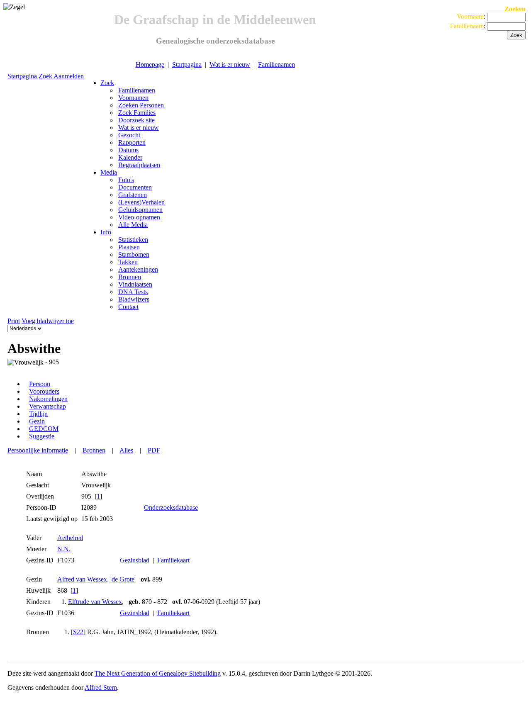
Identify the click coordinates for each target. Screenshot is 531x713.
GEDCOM (43, 428)
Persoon (39, 383)
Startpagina (187, 64)
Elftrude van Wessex (95, 601)
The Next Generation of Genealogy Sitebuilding (158, 673)
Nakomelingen (48, 398)
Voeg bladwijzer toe (48, 320)
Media (108, 172)
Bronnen (94, 450)
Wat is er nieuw (229, 64)
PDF (154, 450)
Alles (126, 450)
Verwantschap (47, 406)
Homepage (150, 64)
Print (13, 320)
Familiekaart (173, 560)
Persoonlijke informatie (37, 450)
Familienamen (276, 64)
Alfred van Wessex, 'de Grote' (96, 579)
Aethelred (70, 537)
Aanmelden (69, 76)
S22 (78, 631)
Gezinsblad (134, 560)
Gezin (37, 421)
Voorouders (44, 391)
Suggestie (41, 436)
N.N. (64, 548)
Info (105, 232)
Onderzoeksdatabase (171, 507)
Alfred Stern (101, 687)
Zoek (45, 76)
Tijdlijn (38, 413)
